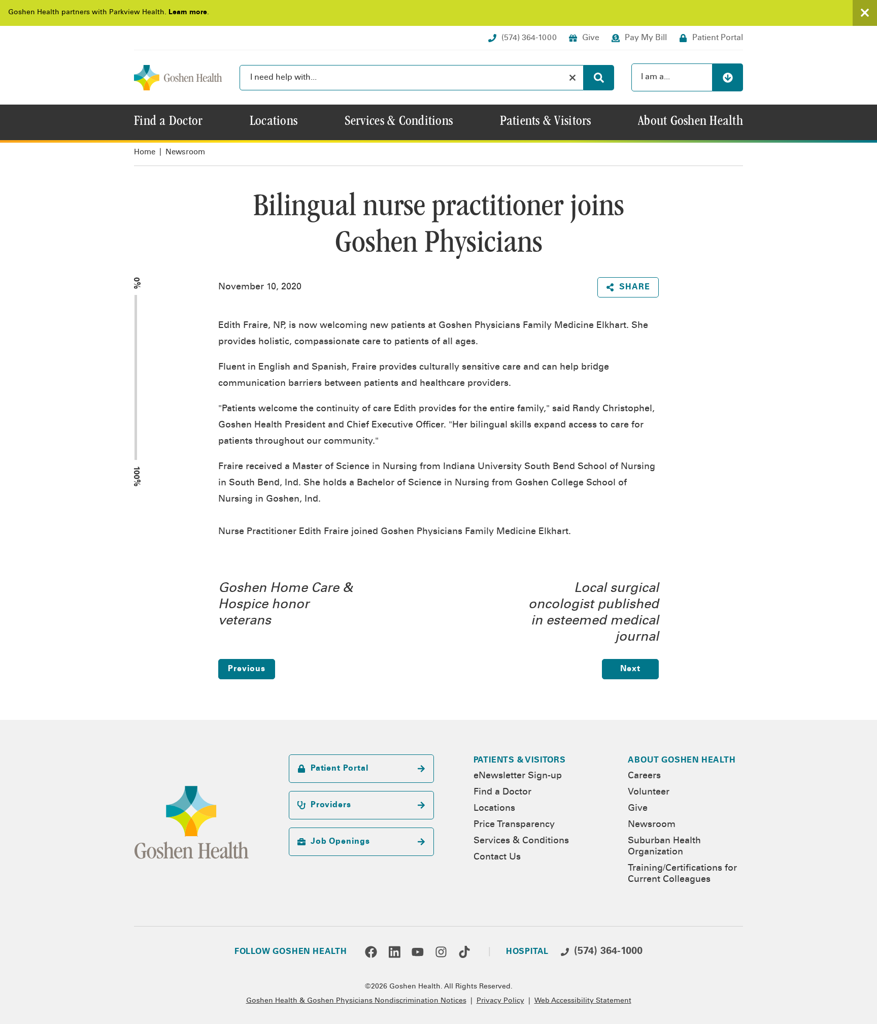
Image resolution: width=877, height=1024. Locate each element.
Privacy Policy (500, 1001)
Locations (494, 808)
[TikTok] (464, 952)
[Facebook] (371, 952)
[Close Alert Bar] (865, 13)
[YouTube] (418, 952)
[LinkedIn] (394, 952)
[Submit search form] (599, 77)
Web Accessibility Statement (582, 1001)
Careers (644, 776)
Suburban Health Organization (664, 847)
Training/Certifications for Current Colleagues (682, 874)
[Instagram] (441, 952)
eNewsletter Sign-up (518, 776)
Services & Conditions (521, 841)
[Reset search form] (572, 78)
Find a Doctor (502, 792)
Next (630, 669)
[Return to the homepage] (178, 77)
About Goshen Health (681, 760)
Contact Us (497, 857)
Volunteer (648, 792)
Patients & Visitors (520, 760)
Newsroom (185, 152)
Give (638, 808)
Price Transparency (514, 825)
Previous (246, 669)
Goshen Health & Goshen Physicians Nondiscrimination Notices (356, 1001)
